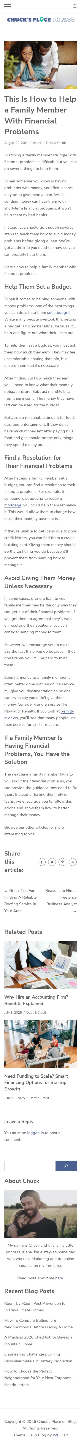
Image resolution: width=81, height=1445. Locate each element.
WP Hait (60, 1435)
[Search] (66, 1166)
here (59, 1278)
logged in (35, 1132)
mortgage (12, 505)
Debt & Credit (56, 143)
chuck (37, 143)
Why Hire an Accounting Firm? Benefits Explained (36, 1000)
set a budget (58, 312)
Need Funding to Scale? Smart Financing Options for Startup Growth (36, 1082)
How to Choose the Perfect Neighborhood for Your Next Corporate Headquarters (38, 1378)
